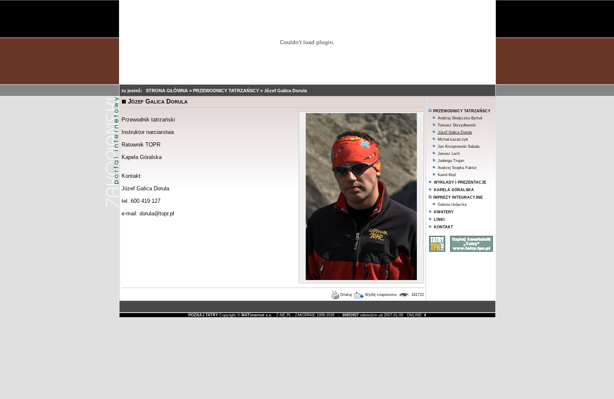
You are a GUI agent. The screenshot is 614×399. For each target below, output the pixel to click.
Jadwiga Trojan (451, 161)
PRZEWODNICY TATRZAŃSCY (226, 90)
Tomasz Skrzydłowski (457, 125)
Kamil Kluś (447, 175)
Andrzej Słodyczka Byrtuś (460, 118)
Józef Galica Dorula (285, 90)
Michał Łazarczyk (453, 139)
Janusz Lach (449, 154)
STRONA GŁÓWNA (167, 90)
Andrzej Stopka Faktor (457, 168)
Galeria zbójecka (452, 204)
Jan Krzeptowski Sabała (459, 146)
